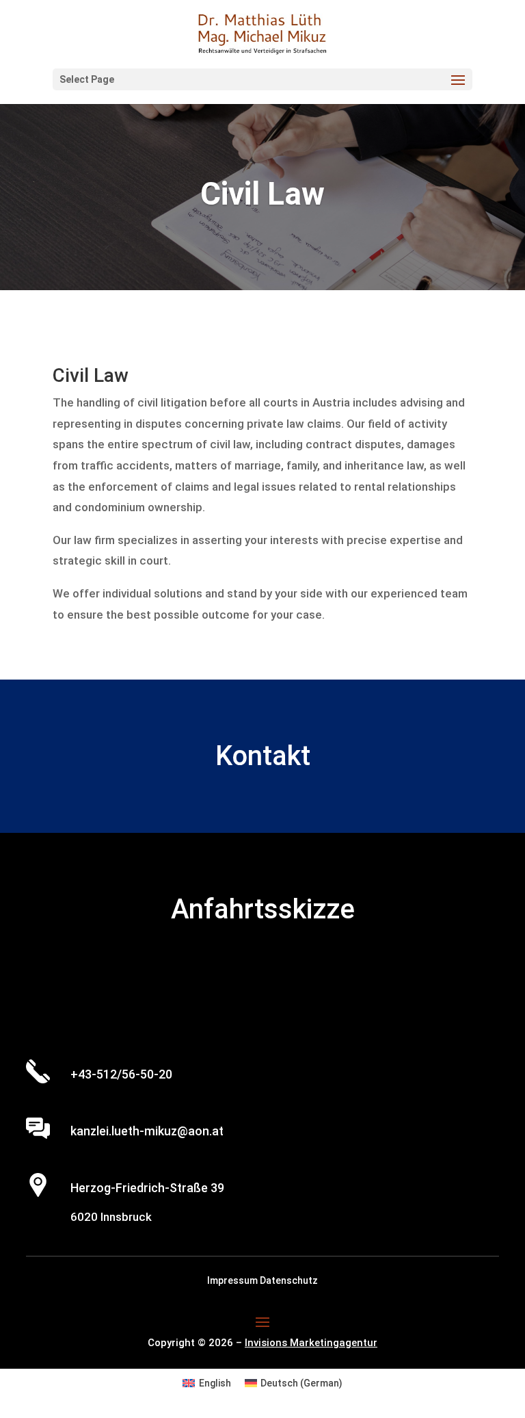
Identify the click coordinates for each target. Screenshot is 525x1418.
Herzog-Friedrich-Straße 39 (147, 1188)
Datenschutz (289, 1280)
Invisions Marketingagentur (311, 1343)
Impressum (233, 1280)
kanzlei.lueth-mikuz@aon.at (147, 1131)
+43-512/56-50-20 (121, 1074)
